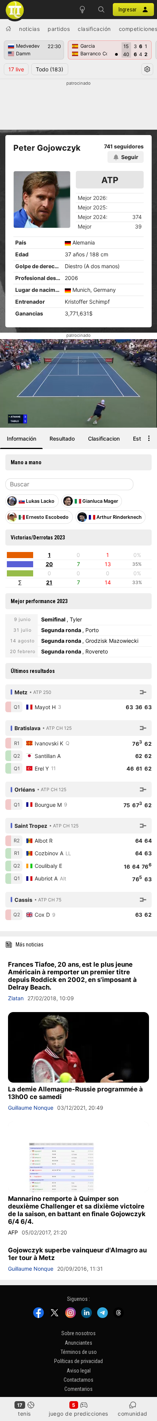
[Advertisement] (78, 106)
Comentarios (78, 1389)
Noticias (29, 29)
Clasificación (94, 29)
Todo (49, 69)
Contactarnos (78, 1380)
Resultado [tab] (62, 438)
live (16, 69)
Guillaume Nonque (30, 1107)
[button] (101, 9)
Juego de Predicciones (78, 1413)
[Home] (8, 28)
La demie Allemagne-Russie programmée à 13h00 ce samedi (75, 1093)
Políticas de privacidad (78, 1361)
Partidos (59, 29)
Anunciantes (78, 1342)
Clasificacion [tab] (104, 438)
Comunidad (132, 1413)
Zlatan (16, 998)
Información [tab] (21, 438)
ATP (110, 180)
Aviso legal (79, 1370)
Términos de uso (79, 1352)
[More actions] (149, 438)
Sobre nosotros (78, 1333)
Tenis (24, 1413)
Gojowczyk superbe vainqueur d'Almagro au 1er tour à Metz (77, 1254)
